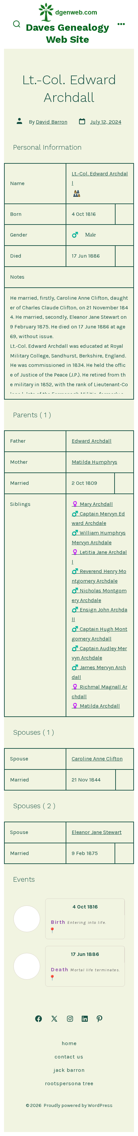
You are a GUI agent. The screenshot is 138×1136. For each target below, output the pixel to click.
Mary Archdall (92, 504)
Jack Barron (69, 1070)
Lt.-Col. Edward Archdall (100, 178)
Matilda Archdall (96, 706)
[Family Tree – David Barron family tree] (77, 193)
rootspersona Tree (69, 1083)
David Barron (51, 122)
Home (69, 1043)
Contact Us (69, 1056)
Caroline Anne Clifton (97, 758)
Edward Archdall (92, 441)
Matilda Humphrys (94, 462)
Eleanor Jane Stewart (97, 832)
